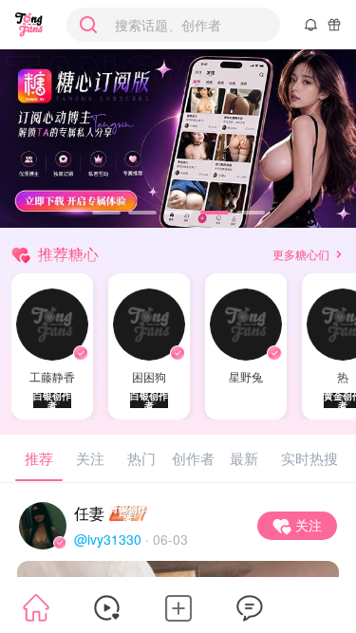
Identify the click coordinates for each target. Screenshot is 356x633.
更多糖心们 (300, 254)
